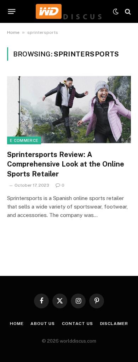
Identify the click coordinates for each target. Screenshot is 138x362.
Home (13, 32)
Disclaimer (114, 323)
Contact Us (77, 323)
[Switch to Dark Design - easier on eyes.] (115, 11)
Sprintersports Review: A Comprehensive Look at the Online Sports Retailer (65, 164)
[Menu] (12, 11)
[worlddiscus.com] (68, 11)
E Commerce (24, 140)
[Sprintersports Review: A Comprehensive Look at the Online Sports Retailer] (69, 109)
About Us (42, 323)
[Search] (127, 11)
